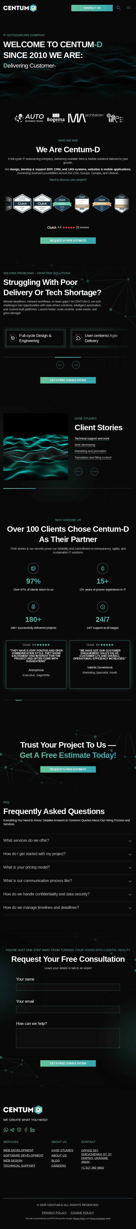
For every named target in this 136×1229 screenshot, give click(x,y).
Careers (58, 1165)
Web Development (18, 1150)
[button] (60, 365)
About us (59, 1155)
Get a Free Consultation (68, 380)
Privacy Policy (54, 1212)
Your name (25, 979)
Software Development (23, 1155)
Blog (55, 1160)
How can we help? (31, 1024)
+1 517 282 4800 (92, 1167)
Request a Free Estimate (68, 240)
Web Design (12, 1160)
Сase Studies (62, 1150)
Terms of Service (97, 1218)
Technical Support (19, 1165)
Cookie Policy (82, 1212)
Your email (25, 1001)
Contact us (92, 8)
